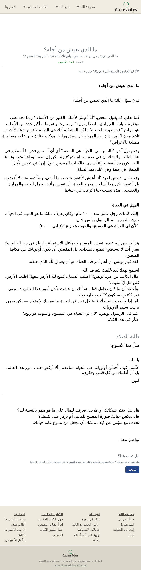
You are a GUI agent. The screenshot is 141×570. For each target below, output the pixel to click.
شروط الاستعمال (78, 565)
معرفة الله (87, 7)
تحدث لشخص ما (14, 519)
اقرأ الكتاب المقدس (50, 524)
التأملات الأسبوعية (66, 62)
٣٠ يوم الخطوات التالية (86, 524)
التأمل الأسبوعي (15, 540)
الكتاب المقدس (37, 7)
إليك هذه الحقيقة (123, 529)
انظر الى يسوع (91, 519)
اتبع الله (64, 7)
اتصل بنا (10, 7)
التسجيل (132, 469)
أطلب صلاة (18, 524)
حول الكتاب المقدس (50, 519)
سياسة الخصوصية (62, 565)
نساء (131, 535)
